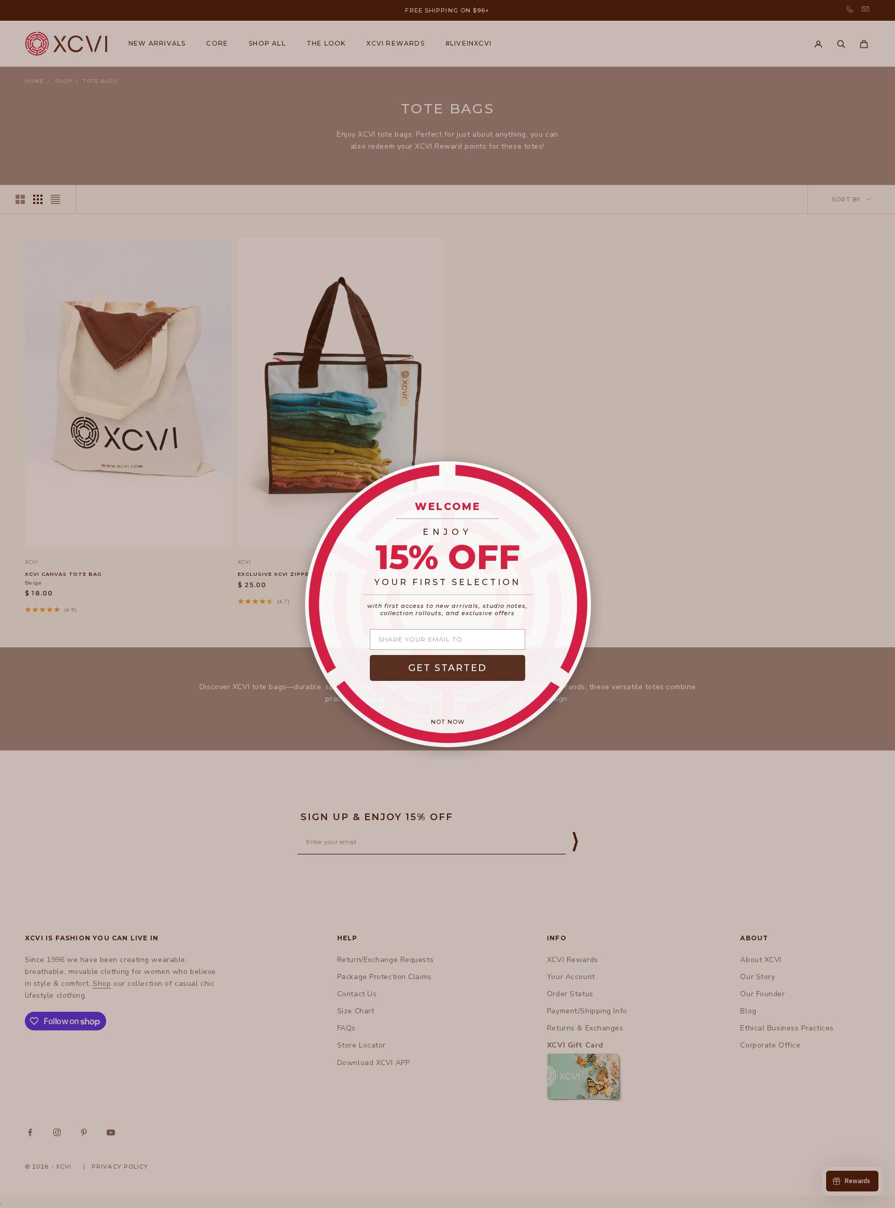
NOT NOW (448, 721)
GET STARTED (447, 668)
